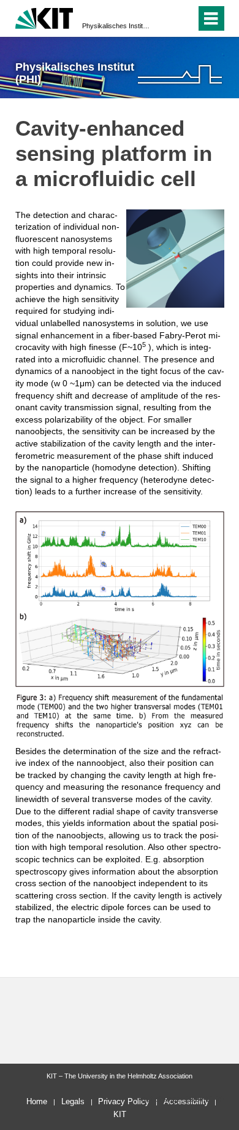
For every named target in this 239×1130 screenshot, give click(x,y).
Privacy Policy (124, 1101)
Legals (73, 1101)
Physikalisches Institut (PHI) (116, 25)
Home (36, 1101)
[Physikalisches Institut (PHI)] (179, 74)
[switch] (164, 18)
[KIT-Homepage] (44, 17)
